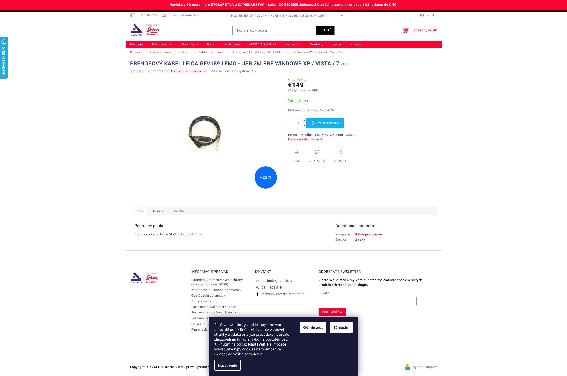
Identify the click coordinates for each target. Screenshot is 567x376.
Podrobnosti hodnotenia (188, 71)
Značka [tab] (178, 211)
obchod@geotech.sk (277, 281)
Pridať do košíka (328, 123)
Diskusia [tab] (158, 211)
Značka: (233, 71)
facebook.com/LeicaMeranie (283, 294)
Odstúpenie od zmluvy (208, 295)
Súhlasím (341, 327)
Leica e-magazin (203, 324)
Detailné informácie (303, 139)
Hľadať (325, 30)
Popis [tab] (139, 211)
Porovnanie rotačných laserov (213, 312)
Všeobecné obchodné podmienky (216, 290)
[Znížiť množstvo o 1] (304, 125)
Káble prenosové (368, 234)
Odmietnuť (313, 327)
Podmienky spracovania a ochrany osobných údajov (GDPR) (279, 16)
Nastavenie (258, 344)
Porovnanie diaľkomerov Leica (214, 307)
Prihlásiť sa (332, 312)
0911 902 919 (272, 287)
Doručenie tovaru (204, 301)
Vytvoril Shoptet (425, 367)
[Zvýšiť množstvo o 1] (304, 120)
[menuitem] (136, 44)
